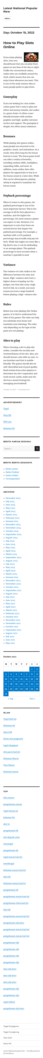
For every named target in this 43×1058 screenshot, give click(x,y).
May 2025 (10, 508)
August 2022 (12, 593)
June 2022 (10, 600)
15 (32, 679)
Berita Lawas (12, 469)
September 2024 (13, 534)
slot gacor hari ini (11, 752)
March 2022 (11, 610)
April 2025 (11, 511)
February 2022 (12, 613)
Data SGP (7, 732)
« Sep (10, 699)
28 (26, 689)
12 (16, 679)
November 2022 (13, 584)
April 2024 (11, 551)
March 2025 (11, 514)
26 (16, 689)
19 (16, 684)
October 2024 (12, 531)
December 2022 (13, 580)
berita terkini (12, 475)
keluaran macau (10, 771)
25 (11, 689)
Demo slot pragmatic (13, 739)
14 (27, 679)
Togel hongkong (11, 1032)
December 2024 (13, 524)
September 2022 (13, 590)
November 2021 (13, 623)
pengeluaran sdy (11, 942)
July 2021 (10, 636)
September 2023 (13, 557)
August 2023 (12, 561)
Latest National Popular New (14, 1051)
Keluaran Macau (11, 758)
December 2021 (13, 620)
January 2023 (12, 577)
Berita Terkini (12, 472)
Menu (7, 18)
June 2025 (10, 505)
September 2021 (13, 630)
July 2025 (10, 501)
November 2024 (13, 528)
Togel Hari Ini (9, 719)
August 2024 (12, 537)
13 (21, 679)
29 (32, 689)
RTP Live (7, 422)
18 (11, 684)
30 (37, 689)
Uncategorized (24, 389)
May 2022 (10, 603)
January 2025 (12, 521)
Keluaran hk (9, 725)
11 (11, 679)
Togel (6, 408)
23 (37, 684)
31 (6, 694)
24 (6, 689)
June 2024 (10, 544)
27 (21, 689)
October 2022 (12, 587)
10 (6, 679)
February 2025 (12, 518)
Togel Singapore (11, 1026)
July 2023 (10, 564)
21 (27, 684)
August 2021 (11, 633)
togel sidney (9, 1002)
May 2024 (10, 547)
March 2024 (11, 554)
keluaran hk (9, 428)
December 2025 (13, 498)
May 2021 (10, 643)
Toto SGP (7, 1038)
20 (21, 684)
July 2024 (10, 541)
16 (37, 679)
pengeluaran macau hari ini (16, 929)
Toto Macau (9, 765)
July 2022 (10, 597)
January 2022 (12, 617)
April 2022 (11, 607)
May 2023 (10, 567)
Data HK (7, 415)
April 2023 (10, 570)
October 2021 (12, 626)
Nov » (32, 699)
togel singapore (10, 745)
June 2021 (10, 640)
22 (32, 684)
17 (6, 684)
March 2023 (11, 574)
